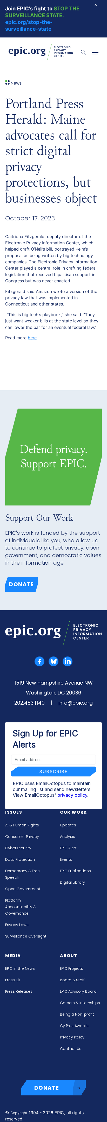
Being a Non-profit (77, 1014)
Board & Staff (72, 980)
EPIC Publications (75, 871)
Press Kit (12, 980)
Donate (21, 584)
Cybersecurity (18, 848)
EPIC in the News (20, 968)
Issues (13, 812)
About (68, 956)
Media (13, 956)
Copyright (18, 1113)
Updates (68, 825)
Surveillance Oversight (25, 936)
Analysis (67, 836)
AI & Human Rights (22, 825)
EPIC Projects (71, 968)
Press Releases (18, 991)
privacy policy (72, 795)
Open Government (23, 888)
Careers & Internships (80, 1002)
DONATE (46, 1088)
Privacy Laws (17, 924)
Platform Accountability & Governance (20, 907)
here (32, 337)
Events (66, 859)
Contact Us (70, 1048)
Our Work (73, 812)
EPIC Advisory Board (78, 991)
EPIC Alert (68, 848)
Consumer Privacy (22, 836)
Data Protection (20, 859)
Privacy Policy (72, 1037)
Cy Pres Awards (74, 1025)
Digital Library (72, 882)
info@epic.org (75, 702)
